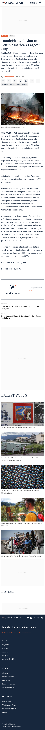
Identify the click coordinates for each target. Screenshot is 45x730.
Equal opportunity (8, 684)
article (11, 262)
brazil (12, 35)
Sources (5, 648)
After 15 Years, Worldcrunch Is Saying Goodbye (18, 427)
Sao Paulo (26, 157)
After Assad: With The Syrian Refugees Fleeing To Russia (21, 556)
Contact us (6, 680)
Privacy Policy (16, 726)
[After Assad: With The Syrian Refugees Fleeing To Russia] (22, 542)
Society (4, 35)
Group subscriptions (9, 708)
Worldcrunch (8, 77)
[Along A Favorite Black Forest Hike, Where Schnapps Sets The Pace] (22, 510)
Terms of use (6, 726)
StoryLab (5, 655)
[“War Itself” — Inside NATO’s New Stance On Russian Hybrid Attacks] (22, 477)
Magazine (5, 645)
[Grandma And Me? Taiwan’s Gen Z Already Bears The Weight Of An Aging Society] (22, 444)
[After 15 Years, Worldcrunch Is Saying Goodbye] (22, 414)
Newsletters (6, 701)
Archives (5, 652)
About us (5, 673)
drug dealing (34, 228)
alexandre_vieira (14, 269)
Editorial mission (8, 677)
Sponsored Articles (8, 659)
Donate (4, 712)
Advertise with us (8, 687)
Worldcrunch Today (9, 705)
